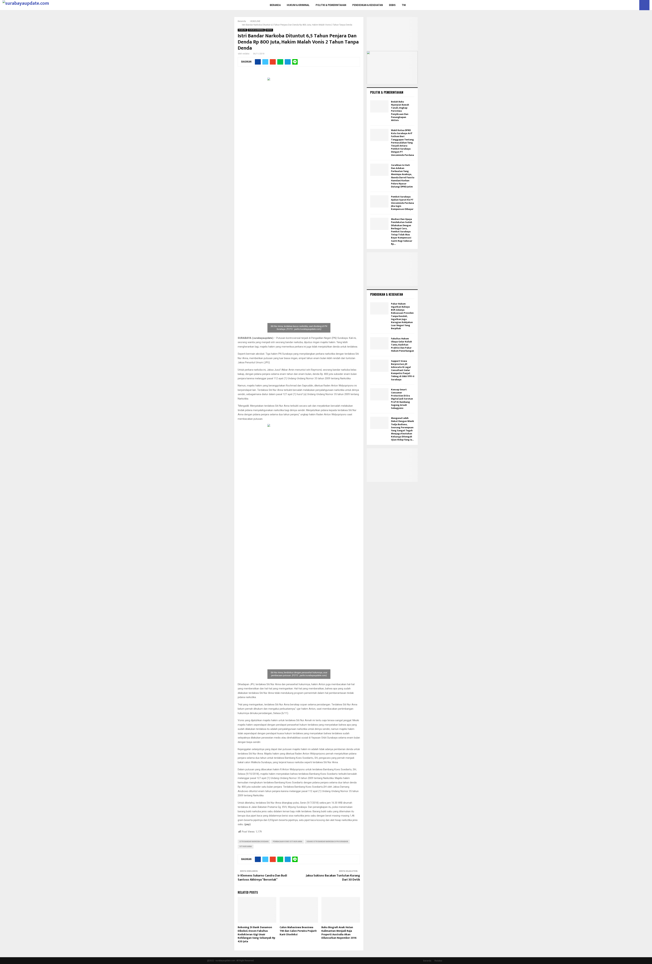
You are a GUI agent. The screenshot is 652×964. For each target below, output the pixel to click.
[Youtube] (636, 5)
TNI (404, 5)
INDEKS (269, 30)
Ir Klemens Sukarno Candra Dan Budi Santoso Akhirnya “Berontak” (262, 877)
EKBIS (392, 5)
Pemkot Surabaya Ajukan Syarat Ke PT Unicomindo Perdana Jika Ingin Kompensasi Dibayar (402, 203)
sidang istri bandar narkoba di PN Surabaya (327, 842)
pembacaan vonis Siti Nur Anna (287, 842)
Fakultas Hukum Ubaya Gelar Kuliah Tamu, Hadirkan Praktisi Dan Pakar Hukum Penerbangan (402, 345)
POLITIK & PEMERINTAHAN (331, 5)
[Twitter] (632, 5)
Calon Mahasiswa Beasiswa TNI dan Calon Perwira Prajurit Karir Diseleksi (298, 931)
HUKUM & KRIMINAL (298, 5)
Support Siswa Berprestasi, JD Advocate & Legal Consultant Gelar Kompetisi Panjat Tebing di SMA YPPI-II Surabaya (402, 370)
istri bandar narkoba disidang (254, 842)
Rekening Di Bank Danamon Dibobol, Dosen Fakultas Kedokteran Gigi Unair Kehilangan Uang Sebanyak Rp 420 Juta (256, 934)
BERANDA (275, 5)
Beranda (427, 961)
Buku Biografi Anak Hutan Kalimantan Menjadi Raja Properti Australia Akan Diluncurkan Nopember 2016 (339, 932)
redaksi (245, 54)
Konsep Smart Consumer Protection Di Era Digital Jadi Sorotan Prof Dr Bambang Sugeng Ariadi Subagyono (402, 399)
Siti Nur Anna (245, 846)
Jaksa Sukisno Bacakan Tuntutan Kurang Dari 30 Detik (333, 877)
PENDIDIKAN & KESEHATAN (367, 5)
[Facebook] (628, 5)
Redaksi (438, 961)
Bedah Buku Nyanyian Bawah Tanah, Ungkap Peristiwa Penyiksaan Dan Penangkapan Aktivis (400, 111)
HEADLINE (242, 30)
